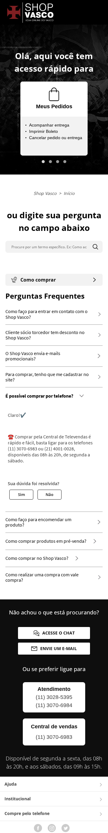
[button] (43, 162)
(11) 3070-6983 (54, 737)
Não (49, 494)
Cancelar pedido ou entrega (55, 137)
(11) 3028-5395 (54, 697)
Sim (21, 494)
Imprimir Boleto (43, 131)
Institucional (17, 799)
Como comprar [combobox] (38, 279)
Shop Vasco (45, 193)
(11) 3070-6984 (54, 705)
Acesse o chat (58, 633)
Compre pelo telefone (27, 813)
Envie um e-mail (58, 648)
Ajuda (10, 784)
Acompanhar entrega (49, 125)
